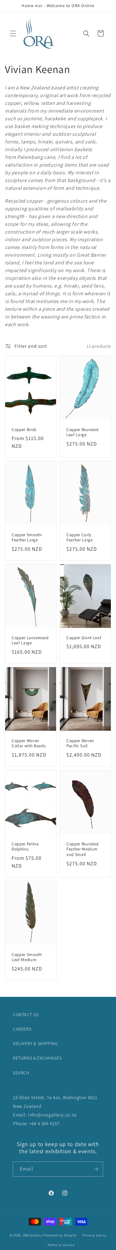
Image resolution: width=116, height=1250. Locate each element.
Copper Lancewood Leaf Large (30, 640)
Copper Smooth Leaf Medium (27, 957)
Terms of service (60, 1245)
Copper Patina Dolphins (25, 846)
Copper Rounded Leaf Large (82, 432)
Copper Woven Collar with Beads (28, 743)
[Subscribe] (96, 1169)
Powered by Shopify (60, 1235)
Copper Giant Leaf (83, 637)
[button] (13, 33)
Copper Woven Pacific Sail (80, 743)
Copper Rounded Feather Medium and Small (82, 849)
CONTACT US (26, 1014)
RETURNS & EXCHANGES (37, 1058)
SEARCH (21, 1073)
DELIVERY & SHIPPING (35, 1043)
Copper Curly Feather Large (79, 537)
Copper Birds (24, 429)
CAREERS (22, 1029)
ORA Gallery (33, 1235)
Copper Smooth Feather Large (27, 537)
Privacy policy (94, 1235)
